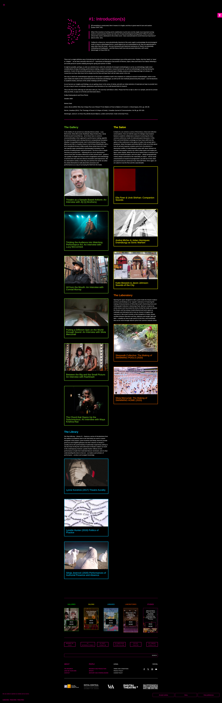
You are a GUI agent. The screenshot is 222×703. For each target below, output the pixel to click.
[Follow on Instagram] (152, 669)
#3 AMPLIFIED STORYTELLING (119, 644)
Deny (186, 695)
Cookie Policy (6, 699)
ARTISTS (91, 671)
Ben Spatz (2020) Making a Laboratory (111, 614)
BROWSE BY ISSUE (70, 644)
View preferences (209, 695)
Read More (71, 623)
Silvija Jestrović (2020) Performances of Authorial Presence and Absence (86, 574)
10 (117, 627)
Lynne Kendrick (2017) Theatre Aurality (85, 490)
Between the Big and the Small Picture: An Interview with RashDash (86, 375)
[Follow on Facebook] (144, 669)
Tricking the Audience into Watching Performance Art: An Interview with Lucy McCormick (84, 244)
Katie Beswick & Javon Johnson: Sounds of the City (132, 284)
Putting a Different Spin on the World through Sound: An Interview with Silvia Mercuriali (86, 332)
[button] (219, 15)
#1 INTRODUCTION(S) (88, 644)
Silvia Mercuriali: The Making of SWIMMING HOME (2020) (131, 399)
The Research (68, 668)
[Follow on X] (148, 669)
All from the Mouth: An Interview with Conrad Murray (84, 288)
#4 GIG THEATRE (136, 644)
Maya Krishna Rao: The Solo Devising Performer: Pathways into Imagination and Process (150, 615)
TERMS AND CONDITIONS (121, 668)
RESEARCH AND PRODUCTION (97, 668)
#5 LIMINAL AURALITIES (152, 644)
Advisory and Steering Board (98, 673)
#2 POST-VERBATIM (102, 644)
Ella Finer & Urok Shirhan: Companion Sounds (135, 198)
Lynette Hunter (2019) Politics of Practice (82, 531)
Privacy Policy (13, 699)
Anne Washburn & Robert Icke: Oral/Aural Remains (91, 613)
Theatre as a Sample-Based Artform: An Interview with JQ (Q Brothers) (86, 200)
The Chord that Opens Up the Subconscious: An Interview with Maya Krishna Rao (85, 419)
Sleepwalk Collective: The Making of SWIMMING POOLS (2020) (134, 356)
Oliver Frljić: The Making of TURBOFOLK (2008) (131, 615)
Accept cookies (163, 695)
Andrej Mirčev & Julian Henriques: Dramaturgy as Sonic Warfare (133, 241)
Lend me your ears (70, 671)
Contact (67, 673)
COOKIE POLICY (118, 673)
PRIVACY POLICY (118, 671)
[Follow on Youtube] (156, 669)
